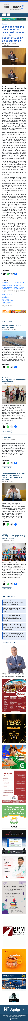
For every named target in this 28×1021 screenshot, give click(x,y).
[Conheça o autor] (14, 659)
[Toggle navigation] (4, 14)
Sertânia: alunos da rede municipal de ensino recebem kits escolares (14, 380)
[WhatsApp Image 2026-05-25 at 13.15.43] (14, 696)
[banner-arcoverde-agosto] (14, 311)
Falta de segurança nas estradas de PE (11, 326)
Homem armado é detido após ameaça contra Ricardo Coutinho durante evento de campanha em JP (14, 635)
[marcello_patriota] (14, 997)
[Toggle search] (8, 14)
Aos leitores (6, 437)
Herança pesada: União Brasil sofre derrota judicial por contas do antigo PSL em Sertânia (13, 476)
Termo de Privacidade (16, 1016)
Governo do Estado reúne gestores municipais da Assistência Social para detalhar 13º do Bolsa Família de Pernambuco (7, 299)
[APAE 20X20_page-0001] (14, 817)
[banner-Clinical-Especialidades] (14, 787)
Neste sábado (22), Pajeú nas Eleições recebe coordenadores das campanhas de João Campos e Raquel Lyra (14, 627)
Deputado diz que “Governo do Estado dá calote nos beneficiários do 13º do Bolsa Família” (19, 285)
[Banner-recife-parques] (14, 757)
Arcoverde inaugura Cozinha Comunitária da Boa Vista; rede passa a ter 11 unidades (13, 602)
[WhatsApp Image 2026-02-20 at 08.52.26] (14, 729)
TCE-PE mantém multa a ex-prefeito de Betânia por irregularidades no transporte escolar (12, 618)
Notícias (4, 24)
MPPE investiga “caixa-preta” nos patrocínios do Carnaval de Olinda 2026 (13, 537)
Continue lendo (7, 372)
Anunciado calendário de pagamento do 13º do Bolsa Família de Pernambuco (7, 285)
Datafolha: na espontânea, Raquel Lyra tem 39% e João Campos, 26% (14, 609)
